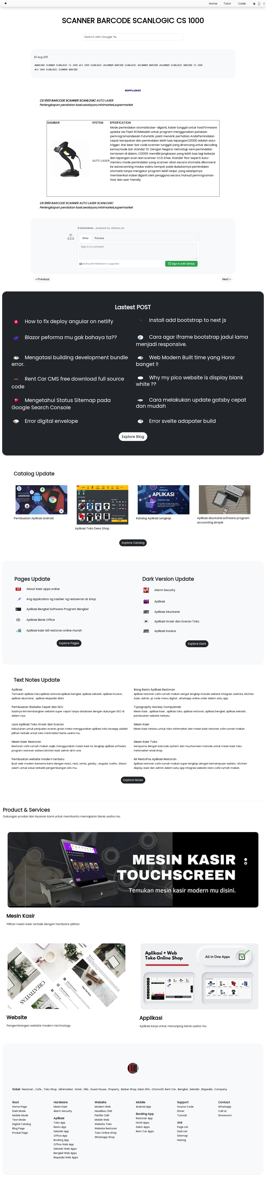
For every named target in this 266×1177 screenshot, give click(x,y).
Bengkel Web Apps (65, 1153)
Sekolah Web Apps (65, 1149)
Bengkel (183, 1089)
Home (213, 3)
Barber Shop (128, 1089)
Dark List (182, 1131)
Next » (226, 279)
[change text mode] (262, 3)
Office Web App (64, 1144)
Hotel (78, 1089)
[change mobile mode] (258, 3)
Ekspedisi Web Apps (66, 1157)
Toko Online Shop (106, 1133)
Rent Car (170, 1089)
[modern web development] (66, 976)
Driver (180, 1111)
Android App (143, 1106)
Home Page (19, 1106)
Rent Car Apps (145, 1131)
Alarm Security (63, 1111)
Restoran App (144, 1118)
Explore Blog (133, 436)
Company (220, 1089)
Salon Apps (143, 1127)
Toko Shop (50, 1089)
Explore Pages (69, 643)
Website (17, 1017)
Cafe (38, 1089)
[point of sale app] (199, 976)
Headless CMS (103, 1111)
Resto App (60, 1127)
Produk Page (20, 1133)
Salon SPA (144, 1089)
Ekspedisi (206, 1089)
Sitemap (182, 1135)
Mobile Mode (20, 1115)
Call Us (222, 1111)
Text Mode (19, 1120)
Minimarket (66, 1089)
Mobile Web (102, 1120)
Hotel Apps (142, 1122)
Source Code (185, 1106)
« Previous (42, 279)
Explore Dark (197, 644)
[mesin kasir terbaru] (133, 869)
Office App (60, 1135)
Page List (182, 1127)
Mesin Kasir (21, 915)
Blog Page (18, 1128)
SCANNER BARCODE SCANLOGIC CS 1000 (133, 20)
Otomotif (158, 1089)
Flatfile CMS (102, 1115)
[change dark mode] (253, 3)
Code (242, 3)
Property (113, 1089)
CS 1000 (45, 203)
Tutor (227, 3)
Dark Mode (19, 1111)
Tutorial (182, 1115)
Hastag (181, 1140)
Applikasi (151, 1017)
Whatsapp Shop (105, 1137)
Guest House (98, 1089)
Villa (85, 1089)
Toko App (59, 1122)
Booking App (61, 1140)
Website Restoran (106, 1128)
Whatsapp (224, 1106)
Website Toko (103, 1124)
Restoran (27, 1089)
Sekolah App (61, 1131)
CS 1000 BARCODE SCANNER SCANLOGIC (68, 100)
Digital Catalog (21, 1124)
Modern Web (103, 1106)
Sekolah (194, 1089)
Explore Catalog (133, 543)
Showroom (225, 1115)
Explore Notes (133, 780)
